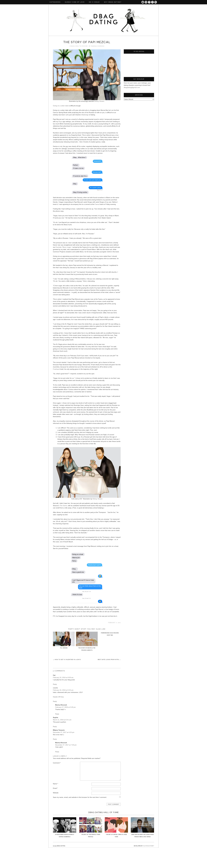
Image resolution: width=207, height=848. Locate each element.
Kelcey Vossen (99, 101)
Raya (60, 121)
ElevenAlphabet (148, 845)
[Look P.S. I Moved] (64, 645)
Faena (97, 204)
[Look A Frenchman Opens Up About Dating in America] (64, 832)
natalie (55, 688)
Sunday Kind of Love (75, 2)
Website (55, 793)
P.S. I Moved (63, 648)
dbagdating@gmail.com (132, 87)
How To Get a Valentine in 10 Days (67, 659)
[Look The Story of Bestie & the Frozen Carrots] (87, 645)
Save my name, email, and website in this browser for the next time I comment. (80, 797)
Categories (55, 2)
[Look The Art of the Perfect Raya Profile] (90, 832)
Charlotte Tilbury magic (63, 247)
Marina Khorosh (97, 46)
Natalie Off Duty (58, 697)
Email (55, 788)
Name (55, 784)
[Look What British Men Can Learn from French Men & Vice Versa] (142, 832)
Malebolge (85, 115)
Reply (55, 684)
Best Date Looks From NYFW (109, 659)
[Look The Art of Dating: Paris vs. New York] (116, 832)
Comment (57, 763)
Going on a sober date (60, 106)
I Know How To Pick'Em (78, 46)
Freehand (56, 369)
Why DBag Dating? (112, 2)
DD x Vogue (94, 2)
